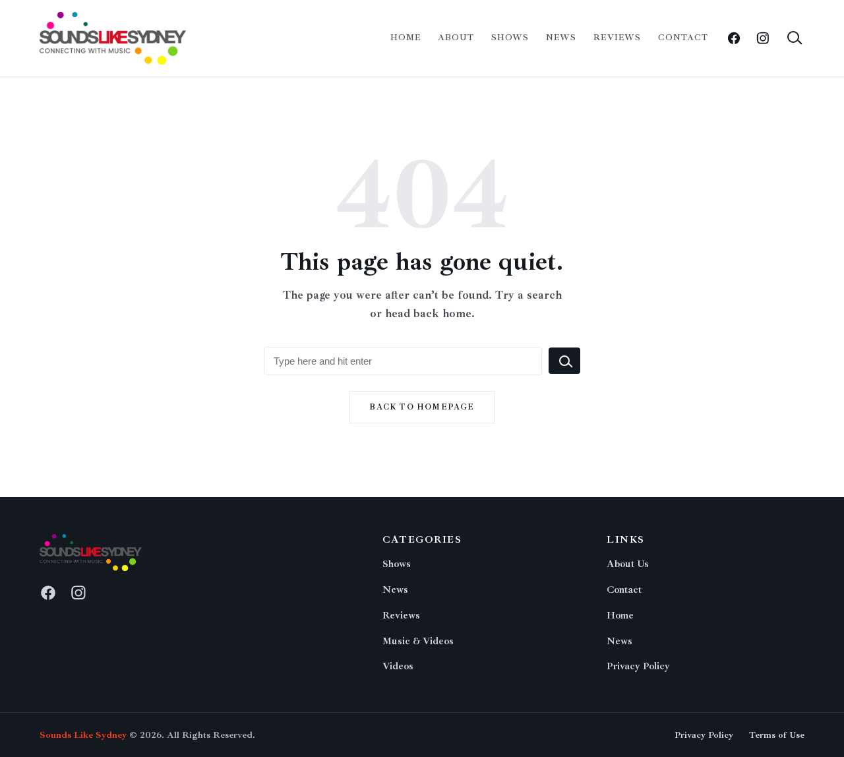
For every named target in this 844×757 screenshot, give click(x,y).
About (456, 37)
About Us (628, 564)
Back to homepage (421, 407)
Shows (510, 37)
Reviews (616, 37)
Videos (397, 666)
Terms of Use (776, 735)
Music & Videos (418, 641)
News (561, 37)
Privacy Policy (638, 666)
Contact (683, 37)
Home (405, 37)
